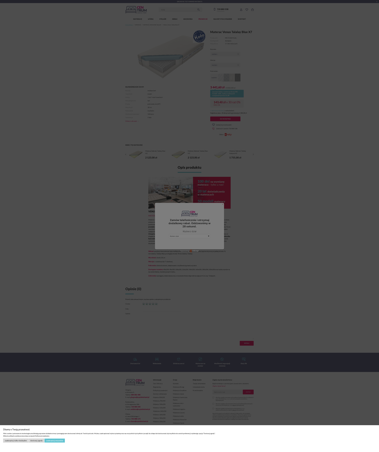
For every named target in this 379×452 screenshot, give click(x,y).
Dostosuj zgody (36, 440)
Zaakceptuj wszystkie (54, 440)
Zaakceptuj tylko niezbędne (16, 440)
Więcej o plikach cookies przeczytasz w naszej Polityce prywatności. (26, 436)
